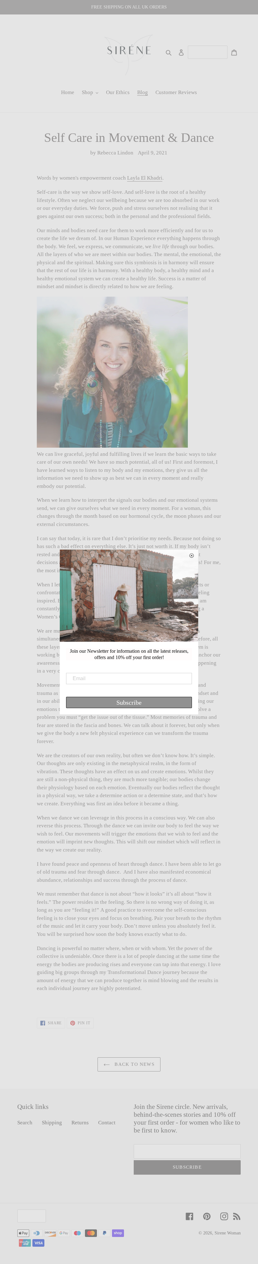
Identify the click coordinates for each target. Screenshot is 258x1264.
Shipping (52, 1123)
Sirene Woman (228, 1233)
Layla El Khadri (144, 178)
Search (24, 1123)
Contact (106, 1123)
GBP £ (30, 1216)
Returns (80, 1123)
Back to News (133, 1064)
